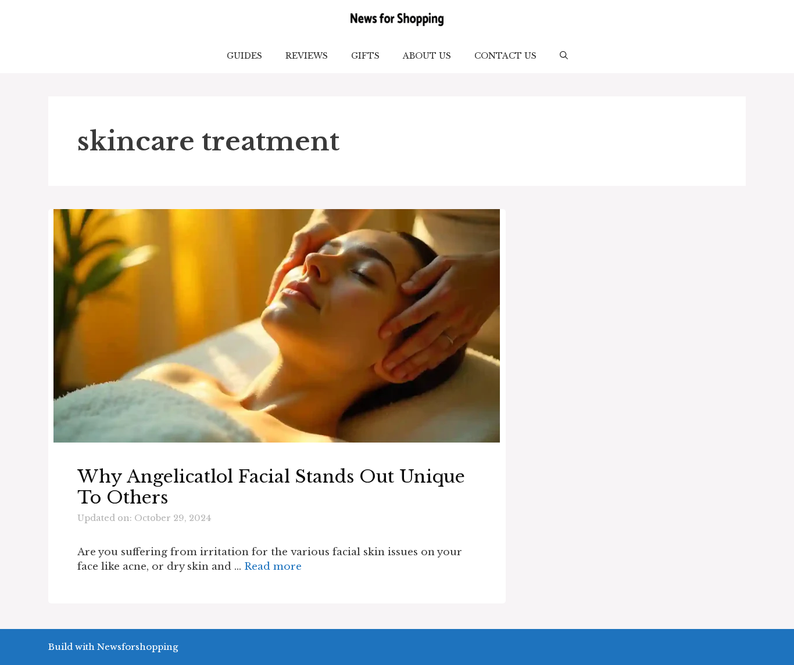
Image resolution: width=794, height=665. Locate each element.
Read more (273, 566)
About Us (427, 56)
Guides (244, 56)
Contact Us (505, 56)
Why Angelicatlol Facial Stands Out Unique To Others (271, 487)
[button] (564, 55)
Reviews (306, 56)
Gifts (365, 56)
